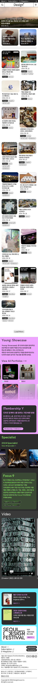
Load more (19, 332)
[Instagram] (36, 656)
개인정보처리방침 (19, 671)
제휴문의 (16, 673)
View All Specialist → (9, 446)
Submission (31, 647)
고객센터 (28, 671)
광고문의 (23, 673)
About (3, 1)
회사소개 (3, 671)
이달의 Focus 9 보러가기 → (12, 502)
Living (31, 73)
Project (5, 76)
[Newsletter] (27, 656)
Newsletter (31, 650)
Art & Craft (6, 103)
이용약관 (10, 671)
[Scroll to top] (36, 671)
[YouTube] (30, 656)
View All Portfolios (12, 361)
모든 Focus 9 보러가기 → (11, 505)
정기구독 (3, 673)
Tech (10, 163)
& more (11, 76)
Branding (11, 294)
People (5, 261)
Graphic (24, 73)
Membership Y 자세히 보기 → (13, 428)
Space (30, 71)
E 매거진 (10, 673)
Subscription (12, 1)
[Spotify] (33, 656)
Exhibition (32, 138)
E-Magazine (24, 1)
